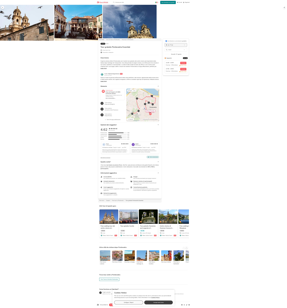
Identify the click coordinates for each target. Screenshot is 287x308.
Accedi (180, 2)
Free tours (101, 200)
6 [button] (152, 104)
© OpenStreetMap (154, 119)
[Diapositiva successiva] (283, 23)
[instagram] (184, 305)
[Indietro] (2, 7)
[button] (150, 114)
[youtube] (189, 305)
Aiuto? (112, 305)
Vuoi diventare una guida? (168, 2)
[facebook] (182, 305)
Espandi (131, 119)
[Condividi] (284, 7)
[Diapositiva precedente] (3, 23)
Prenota (183, 63)
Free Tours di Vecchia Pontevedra (109, 279)
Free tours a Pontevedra (127, 39)
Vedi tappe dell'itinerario (113, 119)
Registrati (187, 2)
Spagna (108, 200)
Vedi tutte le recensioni (105, 157)
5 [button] (148, 102)
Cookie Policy (155, 297)
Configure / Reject (128, 302)
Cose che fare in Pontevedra (113, 39)
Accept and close (158, 302)
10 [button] (132, 113)
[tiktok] (187, 305)
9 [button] (138, 110)
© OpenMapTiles (146, 119)
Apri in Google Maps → (110, 98)
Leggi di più (104, 68)
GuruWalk (101, 39)
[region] (142, 105)
